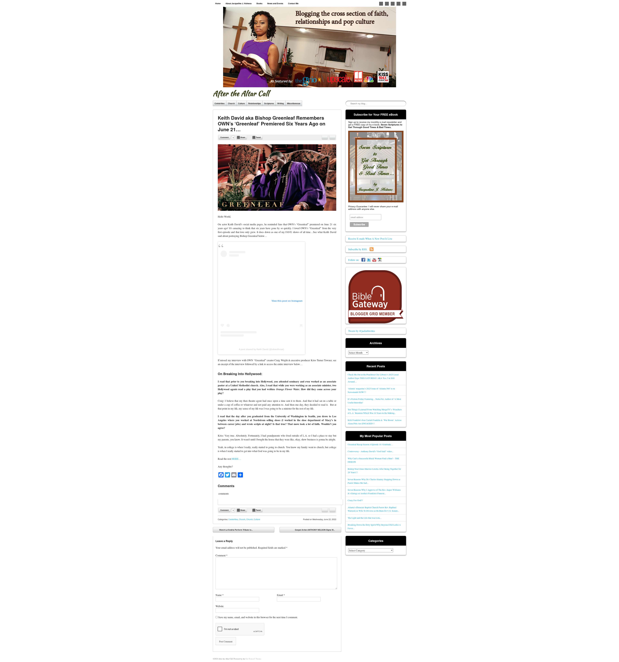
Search (348, 103)
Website (220, 606)
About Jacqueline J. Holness (239, 3)
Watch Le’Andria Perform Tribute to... (234, 530)
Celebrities (220, 103)
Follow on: (354, 260)
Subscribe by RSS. (359, 249)
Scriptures (269, 103)
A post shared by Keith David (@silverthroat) (261, 349)
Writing (280, 103)
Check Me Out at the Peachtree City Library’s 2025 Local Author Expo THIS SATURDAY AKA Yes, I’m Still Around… (373, 378)
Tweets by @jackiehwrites (361, 331)
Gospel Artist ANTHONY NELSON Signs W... (317, 530)
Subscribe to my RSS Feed (404, 4)
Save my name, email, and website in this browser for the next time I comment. (258, 617)
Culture (241, 103)
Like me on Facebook (387, 4)
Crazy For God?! (355, 500)
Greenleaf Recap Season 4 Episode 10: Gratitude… (370, 444)
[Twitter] (369, 260)
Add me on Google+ (393, 4)
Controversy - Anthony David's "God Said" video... (370, 451)
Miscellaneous (293, 103)
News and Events (275, 3)
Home (218, 3)
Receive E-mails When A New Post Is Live (370, 238)
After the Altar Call (241, 93)
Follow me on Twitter (381, 4)
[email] (325, 137)
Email (281, 595)
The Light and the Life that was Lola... (364, 517)
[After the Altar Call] (309, 47)
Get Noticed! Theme (253, 658)
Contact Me (293, 3)
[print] (332, 137)
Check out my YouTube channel (398, 4)
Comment (224, 137)
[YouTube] (374, 260)
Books (259, 3)
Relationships (254, 103)
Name (220, 595)
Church (231, 103)
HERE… (236, 458)
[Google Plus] (380, 260)
